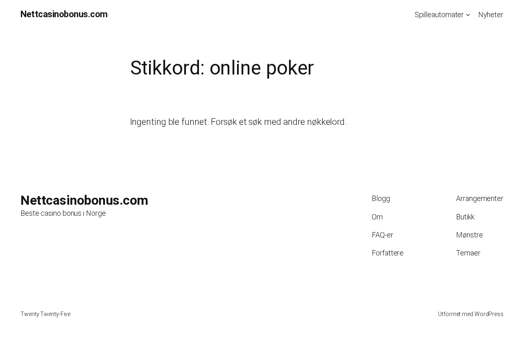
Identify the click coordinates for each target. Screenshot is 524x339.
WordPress (489, 314)
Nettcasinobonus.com (64, 14)
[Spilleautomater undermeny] (468, 14)
